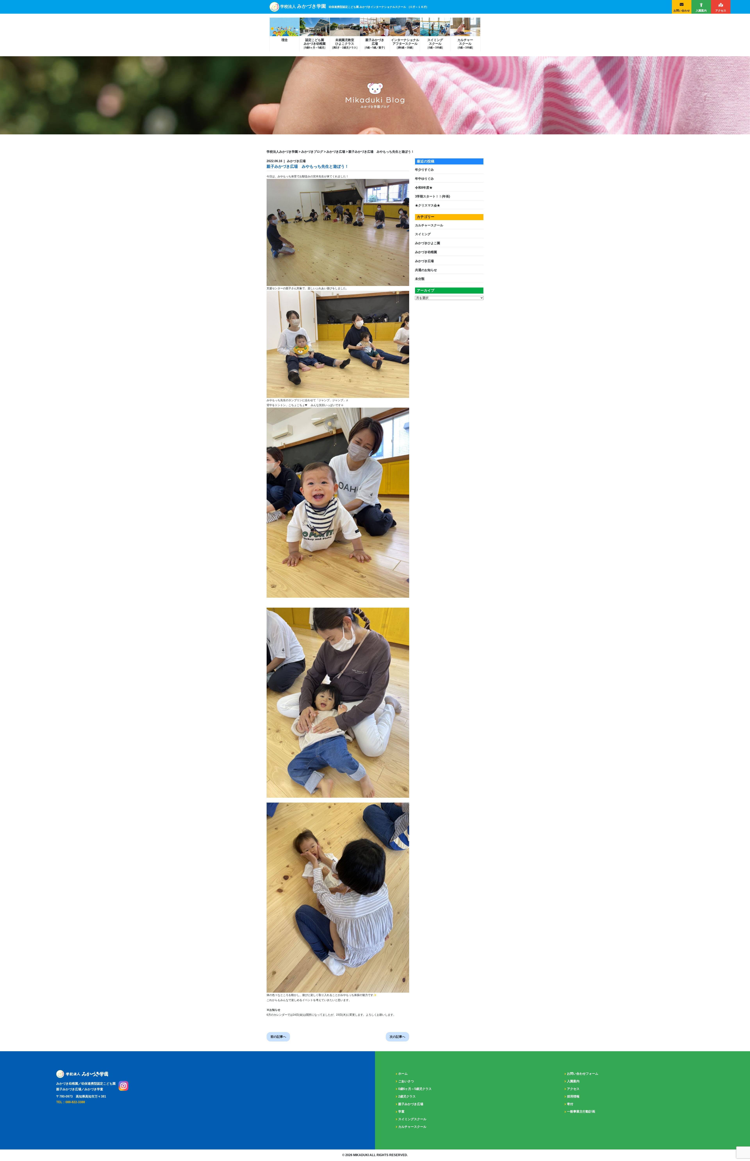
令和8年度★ (423, 187)
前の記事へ (278, 1036)
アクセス (720, 10)
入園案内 (701, 10)
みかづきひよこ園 (427, 243)
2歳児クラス (407, 1096)
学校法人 (353, 6)
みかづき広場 (424, 261)
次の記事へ (397, 1036)
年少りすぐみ (424, 169)
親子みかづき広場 (374, 43)
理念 (284, 40)
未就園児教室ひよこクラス (345, 43)
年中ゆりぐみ (424, 178)
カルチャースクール (465, 43)
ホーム (403, 1073)
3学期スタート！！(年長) (432, 196)
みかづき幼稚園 (426, 252)
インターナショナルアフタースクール (405, 43)
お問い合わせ (681, 10)
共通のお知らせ (426, 270)
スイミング (423, 234)
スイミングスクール (435, 43)
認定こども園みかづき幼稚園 (314, 43)
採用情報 (573, 1096)
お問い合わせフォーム (582, 1073)
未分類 (419, 278)
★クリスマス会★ (427, 205)
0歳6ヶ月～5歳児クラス (415, 1088)
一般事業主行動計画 (581, 1111)
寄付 (570, 1104)
